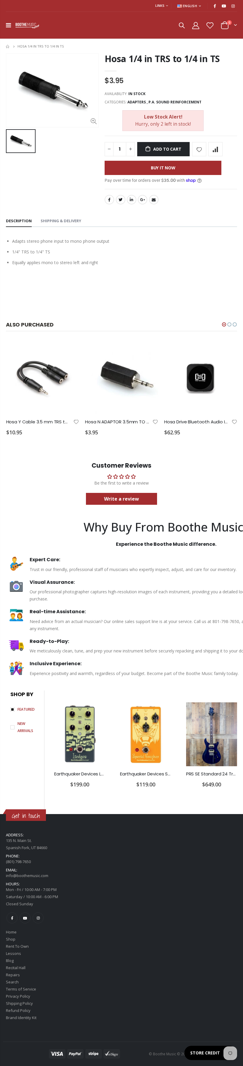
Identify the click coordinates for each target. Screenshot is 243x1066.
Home (8, 46)
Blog (10, 960)
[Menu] (8, 25)
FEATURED (26, 709)
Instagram (38, 917)
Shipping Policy (19, 1003)
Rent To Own (17, 946)
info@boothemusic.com (27, 875)
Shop (10, 939)
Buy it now (163, 168)
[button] (224, 324)
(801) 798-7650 (18, 861)
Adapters (136, 102)
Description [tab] (19, 220)
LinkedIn (131, 199)
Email (154, 199)
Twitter (120, 199)
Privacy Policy (18, 996)
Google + (142, 199)
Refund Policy (18, 1010)
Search (12, 982)
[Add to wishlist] (199, 149)
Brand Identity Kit (21, 1017)
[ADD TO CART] (69, 350)
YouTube (25, 917)
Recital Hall (15, 967)
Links (159, 5)
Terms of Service (21, 989)
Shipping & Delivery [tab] (61, 220)
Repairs (13, 974)
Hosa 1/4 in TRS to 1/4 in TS (162, 59)
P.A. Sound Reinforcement (175, 102)
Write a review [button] (121, 499)
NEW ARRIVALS (25, 727)
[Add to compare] (215, 149)
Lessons (13, 953)
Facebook (109, 199)
